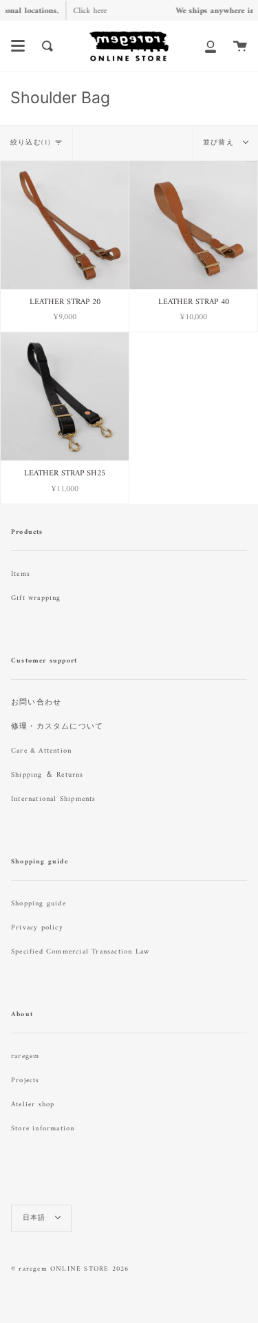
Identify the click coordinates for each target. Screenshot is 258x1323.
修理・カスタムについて (57, 726)
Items (20, 574)
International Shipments (53, 799)
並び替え (220, 143)
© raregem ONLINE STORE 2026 (70, 1269)
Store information (42, 1128)
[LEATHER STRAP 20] (65, 225)
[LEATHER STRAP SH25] (65, 396)
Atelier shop (32, 1104)
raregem (25, 1056)
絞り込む (30, 143)
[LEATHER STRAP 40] (193, 225)
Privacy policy (37, 927)
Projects (25, 1080)
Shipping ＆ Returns (47, 775)
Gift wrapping (36, 598)
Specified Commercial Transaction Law (80, 951)
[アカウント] (210, 46)
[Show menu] (18, 46)
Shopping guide (38, 903)
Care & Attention (41, 750)
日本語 (36, 1218)
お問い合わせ (36, 702)
